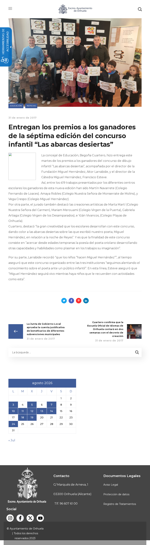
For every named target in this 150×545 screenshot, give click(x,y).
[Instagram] (10, 518)
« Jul (11, 440)
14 (51, 411)
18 (22, 417)
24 (13, 424)
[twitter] (30, 518)
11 (23, 411)
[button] (140, 9)
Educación (16, 106)
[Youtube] (40, 518)
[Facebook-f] (20, 518)
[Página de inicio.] (75, 9)
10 (13, 411)
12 (32, 411)
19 (32, 417)
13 (41, 411)
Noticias (31, 106)
